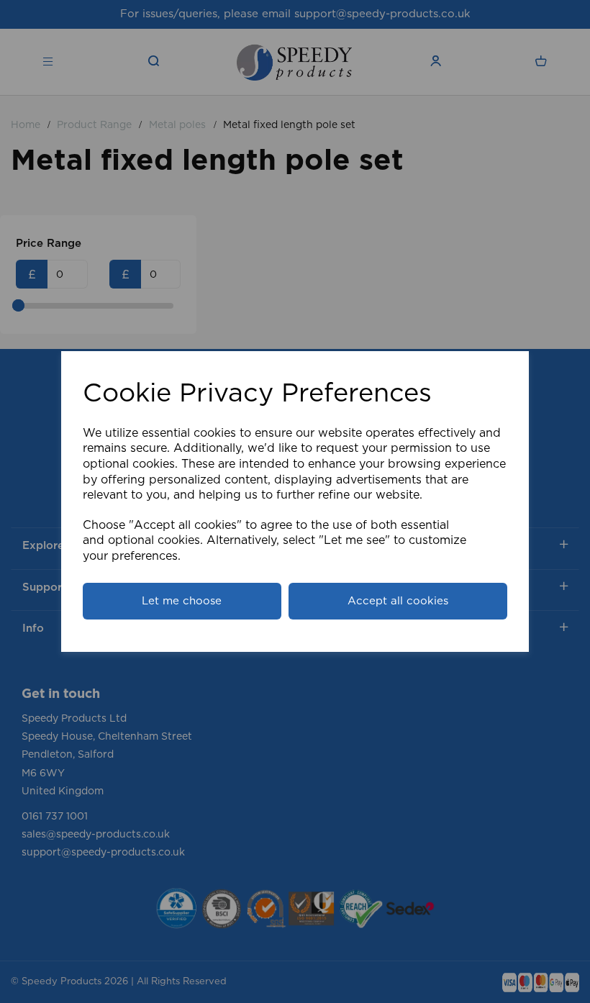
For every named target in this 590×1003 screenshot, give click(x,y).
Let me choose (182, 601)
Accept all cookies (398, 601)
